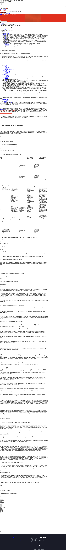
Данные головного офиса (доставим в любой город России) (8, 533)
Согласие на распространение (34, 541)
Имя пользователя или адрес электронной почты (14, 11)
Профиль (27, 537)
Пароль (8, 2)
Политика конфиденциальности (27, 548)
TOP (0, 550)
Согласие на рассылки (34, 539)
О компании (21, 537)
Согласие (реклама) (33, 540)
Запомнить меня (3, 8)
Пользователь (9, 1)
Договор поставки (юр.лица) (18, 548)
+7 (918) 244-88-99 (5, 14)
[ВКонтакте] (39, 545)
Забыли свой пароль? (3, 9)
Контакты (21, 540)
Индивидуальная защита (14, 540)
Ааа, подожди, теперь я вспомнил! (5, 13)
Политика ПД (32, 537)
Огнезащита (12, 537)
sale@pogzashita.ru (20, 146)
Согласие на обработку (34, 538)
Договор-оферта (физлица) (11, 548)
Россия (1, 14)
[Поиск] (0, 22)
